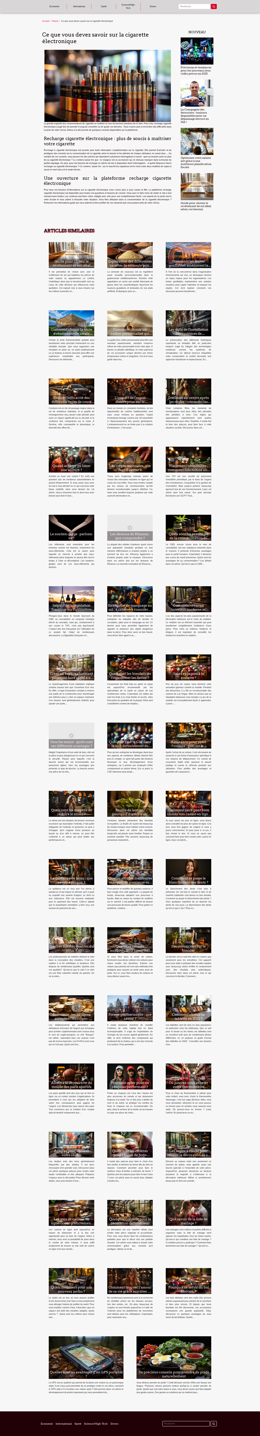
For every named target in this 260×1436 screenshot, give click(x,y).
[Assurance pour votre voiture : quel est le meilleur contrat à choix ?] (188, 735)
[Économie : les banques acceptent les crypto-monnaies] (71, 1008)
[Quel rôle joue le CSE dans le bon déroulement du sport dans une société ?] (130, 735)
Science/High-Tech (128, 6)
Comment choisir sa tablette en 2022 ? (188, 1016)
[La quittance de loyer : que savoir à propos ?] (71, 872)
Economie (54, 6)
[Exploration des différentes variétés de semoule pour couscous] (130, 255)
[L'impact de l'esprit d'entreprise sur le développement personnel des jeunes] (130, 391)
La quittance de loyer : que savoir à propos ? (71, 880)
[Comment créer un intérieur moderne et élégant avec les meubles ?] (188, 599)
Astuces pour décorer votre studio (71, 1153)
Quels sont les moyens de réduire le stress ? (71, 812)
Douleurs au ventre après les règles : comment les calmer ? (188, 402)
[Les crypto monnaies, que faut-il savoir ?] (130, 459)
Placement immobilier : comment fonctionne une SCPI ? (188, 470)
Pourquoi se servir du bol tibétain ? (188, 1289)
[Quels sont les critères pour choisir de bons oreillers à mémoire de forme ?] (130, 1144)
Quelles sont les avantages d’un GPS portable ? (86, 1374)
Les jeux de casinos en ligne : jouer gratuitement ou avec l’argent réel (71, 1223)
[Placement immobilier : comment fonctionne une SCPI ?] (188, 459)
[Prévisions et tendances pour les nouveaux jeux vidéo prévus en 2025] (197, 51)
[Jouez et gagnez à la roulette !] (188, 667)
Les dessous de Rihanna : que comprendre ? (130, 536)
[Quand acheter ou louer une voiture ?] (71, 459)
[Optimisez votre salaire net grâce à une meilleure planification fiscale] (197, 141)
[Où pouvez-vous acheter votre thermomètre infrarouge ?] (188, 1076)
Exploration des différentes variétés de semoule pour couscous (130, 265)
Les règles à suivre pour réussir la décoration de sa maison (188, 1155)
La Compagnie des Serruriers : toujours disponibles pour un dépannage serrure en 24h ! (195, 116)
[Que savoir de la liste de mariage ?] (188, 1213)
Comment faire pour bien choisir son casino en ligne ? (188, 814)
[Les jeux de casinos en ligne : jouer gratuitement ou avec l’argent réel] (71, 1213)
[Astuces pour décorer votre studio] (71, 1144)
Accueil (45, 21)
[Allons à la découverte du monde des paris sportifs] (71, 1076)
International (79, 6)
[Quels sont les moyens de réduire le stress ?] (71, 803)
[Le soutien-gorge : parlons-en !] (71, 528)
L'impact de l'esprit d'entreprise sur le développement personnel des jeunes (130, 404)
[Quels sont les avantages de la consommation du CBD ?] (188, 528)
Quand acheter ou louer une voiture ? (71, 468)
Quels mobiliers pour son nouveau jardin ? (71, 1289)
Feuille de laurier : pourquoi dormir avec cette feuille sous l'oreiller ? (130, 814)
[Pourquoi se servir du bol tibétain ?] (188, 1281)
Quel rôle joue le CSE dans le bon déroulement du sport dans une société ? (130, 746)
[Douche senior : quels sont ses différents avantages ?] (71, 735)
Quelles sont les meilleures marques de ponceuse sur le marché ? (130, 882)
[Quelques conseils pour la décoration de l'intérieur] (130, 1213)
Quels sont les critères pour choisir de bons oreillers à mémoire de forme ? (130, 1157)
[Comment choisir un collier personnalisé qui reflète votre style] (130, 323)
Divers (153, 6)
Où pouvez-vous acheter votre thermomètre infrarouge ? (188, 1087)
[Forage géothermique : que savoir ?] (130, 1008)
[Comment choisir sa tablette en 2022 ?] (188, 1008)
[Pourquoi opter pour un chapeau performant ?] (130, 1076)
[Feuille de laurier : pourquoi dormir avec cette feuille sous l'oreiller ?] (130, 803)
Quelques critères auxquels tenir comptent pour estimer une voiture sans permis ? (130, 952)
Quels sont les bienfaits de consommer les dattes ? (130, 676)
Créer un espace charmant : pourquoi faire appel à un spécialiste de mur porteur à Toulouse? (71, 680)
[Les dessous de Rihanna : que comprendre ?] (130, 528)
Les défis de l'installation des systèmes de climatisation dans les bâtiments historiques (188, 335)
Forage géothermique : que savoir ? (130, 1016)
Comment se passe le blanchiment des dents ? (188, 880)
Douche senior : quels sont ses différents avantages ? (71, 744)
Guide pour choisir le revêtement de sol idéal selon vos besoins (196, 206)
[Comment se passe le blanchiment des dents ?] (188, 872)
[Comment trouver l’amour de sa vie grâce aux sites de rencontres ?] (130, 1281)
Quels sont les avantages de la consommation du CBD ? (188, 538)
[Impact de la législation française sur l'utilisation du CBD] (71, 599)
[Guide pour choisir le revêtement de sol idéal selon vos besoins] (197, 186)
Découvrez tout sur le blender (188, 948)
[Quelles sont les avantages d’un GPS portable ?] (86, 1357)
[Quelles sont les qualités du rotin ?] (71, 940)
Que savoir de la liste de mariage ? (189, 1221)
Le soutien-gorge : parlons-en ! (71, 536)
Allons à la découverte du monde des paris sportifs (71, 1085)
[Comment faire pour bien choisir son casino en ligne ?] (188, 803)
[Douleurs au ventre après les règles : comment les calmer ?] (188, 391)
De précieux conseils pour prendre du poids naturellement (174, 1374)
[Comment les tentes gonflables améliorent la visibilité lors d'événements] (188, 255)
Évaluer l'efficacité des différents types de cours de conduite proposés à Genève (72, 404)
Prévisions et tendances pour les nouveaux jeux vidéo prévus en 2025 (196, 70)
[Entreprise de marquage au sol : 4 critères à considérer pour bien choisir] (130, 599)
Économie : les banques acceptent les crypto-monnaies (71, 1018)
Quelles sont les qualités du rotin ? (72, 948)
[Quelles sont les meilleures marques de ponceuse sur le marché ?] (130, 872)
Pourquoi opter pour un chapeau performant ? (130, 1085)
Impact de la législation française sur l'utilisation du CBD (71, 609)
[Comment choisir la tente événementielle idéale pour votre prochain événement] (71, 323)
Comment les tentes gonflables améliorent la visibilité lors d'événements (188, 267)
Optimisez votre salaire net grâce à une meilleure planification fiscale (196, 162)
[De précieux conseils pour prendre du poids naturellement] (173, 1357)
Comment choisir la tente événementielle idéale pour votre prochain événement (71, 335)
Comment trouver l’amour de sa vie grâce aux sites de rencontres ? (130, 1291)
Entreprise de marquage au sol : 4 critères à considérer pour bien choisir (130, 609)
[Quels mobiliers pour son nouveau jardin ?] (71, 1281)
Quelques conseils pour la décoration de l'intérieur (130, 1221)
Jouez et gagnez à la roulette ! (188, 676)
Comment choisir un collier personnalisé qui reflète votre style (130, 333)
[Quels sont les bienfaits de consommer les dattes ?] (130, 667)
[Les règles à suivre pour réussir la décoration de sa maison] (188, 1144)
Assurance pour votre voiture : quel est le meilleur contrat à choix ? (188, 746)
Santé (104, 6)
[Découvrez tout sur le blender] (188, 940)
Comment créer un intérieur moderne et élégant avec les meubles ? (188, 609)
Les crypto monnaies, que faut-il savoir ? (130, 468)
